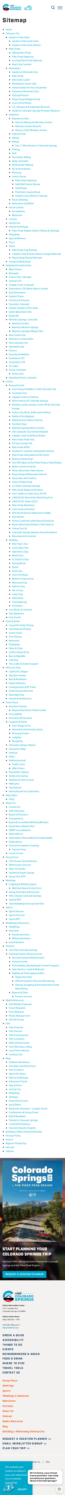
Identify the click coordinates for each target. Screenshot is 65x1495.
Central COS (15, 280)
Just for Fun (15, 1089)
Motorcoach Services (20, 864)
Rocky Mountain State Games (27, 470)
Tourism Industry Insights (22, 1127)
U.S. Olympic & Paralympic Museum (31, 106)
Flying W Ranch (20, 95)
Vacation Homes (17, 675)
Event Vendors (16, 942)
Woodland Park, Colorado (22, 377)
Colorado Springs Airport (22, 744)
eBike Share (18, 768)
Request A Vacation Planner (24, 1274)
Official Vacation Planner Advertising (34, 980)
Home (9, 29)
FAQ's (12, 756)
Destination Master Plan (22, 826)
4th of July (17, 590)
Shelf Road (21, 188)
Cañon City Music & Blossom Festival (31, 412)
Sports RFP (14, 918)
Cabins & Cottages (18, 671)
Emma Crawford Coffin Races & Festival (33, 520)
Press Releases (16, 1011)
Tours (12, 242)
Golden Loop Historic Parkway (31, 195)
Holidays (13, 540)
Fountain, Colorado (19, 304)
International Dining (20, 628)
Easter (15, 567)
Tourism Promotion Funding (24, 845)
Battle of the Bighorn (23, 416)
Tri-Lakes (13, 366)
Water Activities (20, 161)
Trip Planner (15, 787)
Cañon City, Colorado (20, 276)
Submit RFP (15, 899)
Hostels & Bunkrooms (20, 698)
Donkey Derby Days (22, 458)
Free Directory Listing (20, 1046)
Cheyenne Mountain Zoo (25, 91)
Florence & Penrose (19, 300)
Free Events (15, 617)
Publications (15, 841)
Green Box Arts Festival (24, 478)
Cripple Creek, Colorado (21, 284)
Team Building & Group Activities (26, 903)
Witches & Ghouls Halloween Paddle (31, 512)
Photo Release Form (19, 1015)
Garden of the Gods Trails (25, 41)
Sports (9, 907)
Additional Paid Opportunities (28, 973)
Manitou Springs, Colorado (23, 319)
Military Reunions (21, 938)
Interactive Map (17, 748)
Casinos (13, 219)
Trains (12, 246)
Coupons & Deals (18, 721)
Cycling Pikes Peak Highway (27, 60)
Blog (8, 1058)
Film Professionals (18, 1035)
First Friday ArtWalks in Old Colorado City (34, 389)
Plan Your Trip (14, 1448)
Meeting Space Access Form (26, 888)
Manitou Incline (20, 118)
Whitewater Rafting (22, 164)
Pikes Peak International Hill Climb (30, 454)
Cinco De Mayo (20, 574)
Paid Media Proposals (20, 1004)
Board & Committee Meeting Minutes (28, 822)
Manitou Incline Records (28, 126)
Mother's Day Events (23, 578)
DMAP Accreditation (20, 830)
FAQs (11, 799)
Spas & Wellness (17, 238)
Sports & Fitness (17, 1073)
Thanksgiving (19, 601)
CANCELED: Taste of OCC (25, 501)
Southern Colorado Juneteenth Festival (33, 450)
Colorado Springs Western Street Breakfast (34, 532)
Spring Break (19, 563)
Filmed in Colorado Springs (23, 1120)
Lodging (16, 737)
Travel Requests (17, 1007)
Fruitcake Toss (19, 393)
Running (16, 172)
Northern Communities (21, 338)
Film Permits (15, 1031)
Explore (10, 1151)
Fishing (16, 149)
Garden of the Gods (19, 37)
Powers (13, 350)
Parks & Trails (19, 133)
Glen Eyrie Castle (21, 79)
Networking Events (19, 1042)
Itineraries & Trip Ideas (20, 717)
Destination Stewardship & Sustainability (31, 837)
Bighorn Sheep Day (16, 1143)
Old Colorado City (18, 342)
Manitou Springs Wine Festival (28, 427)
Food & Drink (13, 621)
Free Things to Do (21, 725)
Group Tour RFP (17, 876)
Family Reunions (21, 934)
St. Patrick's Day (20, 559)
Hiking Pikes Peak (21, 52)
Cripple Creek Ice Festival (25, 396)
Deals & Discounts (18, 1100)
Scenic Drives (19, 176)
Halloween (18, 597)
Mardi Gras (18, 555)
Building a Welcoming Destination (24, 1131)
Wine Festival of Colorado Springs (30, 400)
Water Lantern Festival (24, 466)
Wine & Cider (16, 648)
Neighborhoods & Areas (18, 265)
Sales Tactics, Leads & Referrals (28, 969)
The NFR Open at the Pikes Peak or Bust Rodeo (37, 462)
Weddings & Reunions (17, 922)
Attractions (15, 68)
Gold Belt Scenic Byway (27, 184)
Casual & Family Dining (21, 625)
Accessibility (15, 714)
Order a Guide (13, 1335)
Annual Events (16, 385)
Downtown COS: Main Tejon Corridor (28, 288)
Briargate (14, 273)
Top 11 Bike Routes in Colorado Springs (36, 145)
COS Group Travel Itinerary (23, 861)
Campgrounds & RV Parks (22, 687)
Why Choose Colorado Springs (25, 895)
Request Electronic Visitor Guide (29, 710)
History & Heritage (18, 226)
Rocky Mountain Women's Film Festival (33, 524)
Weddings (14, 926)
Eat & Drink (15, 1104)
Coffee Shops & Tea (19, 652)
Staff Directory (16, 810)
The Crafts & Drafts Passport (23, 663)
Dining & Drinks (20, 733)
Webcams (14, 783)
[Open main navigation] (60, 7)
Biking (15, 141)
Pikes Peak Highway (23, 56)
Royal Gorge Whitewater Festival (29, 474)
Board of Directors (18, 814)
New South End (17, 335)
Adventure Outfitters (23, 203)
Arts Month (18, 516)
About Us (10, 802)
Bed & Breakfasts (18, 679)
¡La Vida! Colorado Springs (26, 485)
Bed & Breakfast (17, 1116)
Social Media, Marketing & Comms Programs (35, 965)
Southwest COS (17, 362)
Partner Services (23, 996)
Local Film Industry (19, 1050)
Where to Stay (13, 667)
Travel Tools (12, 702)
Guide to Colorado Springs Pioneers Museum (36, 110)
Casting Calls (15, 1054)
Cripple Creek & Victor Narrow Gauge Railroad (36, 253)
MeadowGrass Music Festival (27, 420)
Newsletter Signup (19, 771)
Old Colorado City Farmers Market (30, 431)
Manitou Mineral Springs (25, 327)
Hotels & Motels (17, 683)
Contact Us (14, 806)
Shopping (14, 234)
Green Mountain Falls (20, 311)
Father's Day (18, 586)
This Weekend (16, 613)
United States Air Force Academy (29, 87)
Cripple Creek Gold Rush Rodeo (28, 435)
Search (9, 1139)
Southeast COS (17, 358)
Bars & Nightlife (17, 656)
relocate (10, 1147)
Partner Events (19, 961)
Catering (13, 659)
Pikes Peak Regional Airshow (27, 489)
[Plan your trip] (28, 7)
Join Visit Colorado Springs (23, 949)
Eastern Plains (16, 296)
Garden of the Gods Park (25, 72)
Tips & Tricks (15, 1085)
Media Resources (15, 1000)
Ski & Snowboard (21, 168)
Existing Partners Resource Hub (25, 953)
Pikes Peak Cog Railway (24, 249)
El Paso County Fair (22, 443)
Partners (10, 946)
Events (9, 381)
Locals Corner (16, 853)
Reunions (14, 930)
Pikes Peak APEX (21, 447)
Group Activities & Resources (24, 891)
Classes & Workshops (20, 261)
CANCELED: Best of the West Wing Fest (32, 497)
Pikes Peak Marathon (23, 505)
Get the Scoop (16, 1019)
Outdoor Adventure (19, 1062)
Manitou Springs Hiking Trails (27, 331)
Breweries (14, 640)
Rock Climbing (20, 199)
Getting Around (17, 760)
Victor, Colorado (17, 369)
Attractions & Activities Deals (27, 729)
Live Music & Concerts (20, 609)
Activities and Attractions (22, 1065)
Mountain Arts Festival (24, 536)
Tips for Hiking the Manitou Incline (33, 122)
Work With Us (16, 833)
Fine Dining (15, 636)
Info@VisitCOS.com (11, 1327)
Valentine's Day (20, 551)
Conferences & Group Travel (23, 1112)
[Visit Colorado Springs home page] (12, 7)
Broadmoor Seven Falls (24, 83)
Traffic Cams (18, 764)
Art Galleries (18, 211)
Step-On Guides (17, 868)
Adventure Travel (18, 1081)
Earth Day (17, 570)
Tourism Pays (19, 849)
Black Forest (15, 269)
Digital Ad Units (23, 976)
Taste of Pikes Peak (22, 481)
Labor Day (17, 594)
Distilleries (14, 644)
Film (8, 1023)
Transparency (16, 818)
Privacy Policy (13, 1135)
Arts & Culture (16, 207)
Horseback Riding (21, 157)
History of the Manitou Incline (31, 130)
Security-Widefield (19, 354)
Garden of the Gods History (26, 44)
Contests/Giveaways (19, 1123)
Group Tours (12, 857)
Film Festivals (16, 1027)
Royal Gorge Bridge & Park (26, 99)
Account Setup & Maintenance (28, 957)
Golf (14, 153)
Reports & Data (20, 992)
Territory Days (19, 423)
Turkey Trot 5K (19, 528)
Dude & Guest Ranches (21, 690)
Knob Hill (14, 315)
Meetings (11, 880)
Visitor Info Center (18, 775)
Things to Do (12, 33)
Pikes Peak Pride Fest (23, 439)
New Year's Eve (20, 543)
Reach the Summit (22, 64)
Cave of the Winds (21, 102)
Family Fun (15, 222)
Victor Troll (17, 373)
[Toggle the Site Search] (53, 7)
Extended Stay (16, 694)
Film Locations (16, 1038)
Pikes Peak (14, 48)
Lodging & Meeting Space (23, 884)
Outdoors (14, 114)
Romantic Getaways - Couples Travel (28, 1108)
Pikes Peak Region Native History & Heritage (35, 230)
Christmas (17, 605)
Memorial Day (19, 582)
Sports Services (17, 915)
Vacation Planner (18, 706)
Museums (17, 215)
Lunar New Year (20, 547)
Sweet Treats (15, 632)
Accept (22, 1489)
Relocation (11, 795)
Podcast (13, 752)
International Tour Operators (24, 791)
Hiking (15, 137)
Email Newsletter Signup (23, 1443)
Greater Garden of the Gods (23, 307)
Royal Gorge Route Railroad (27, 257)
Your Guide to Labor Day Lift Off (29, 493)
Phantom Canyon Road (27, 191)
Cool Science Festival (23, 509)
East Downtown (17, 292)
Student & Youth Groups (22, 872)
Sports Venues (16, 911)
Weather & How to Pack (21, 779)
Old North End (16, 346)
